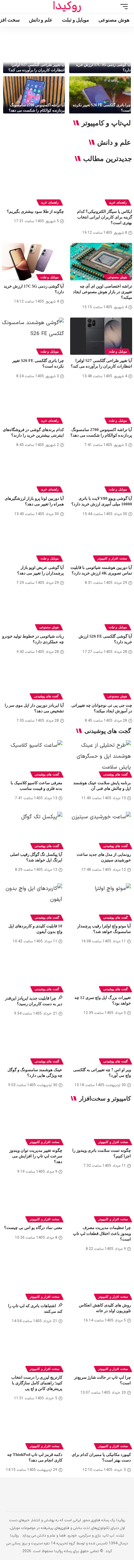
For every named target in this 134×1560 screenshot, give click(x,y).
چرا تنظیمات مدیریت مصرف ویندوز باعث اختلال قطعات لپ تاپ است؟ (102, 1233)
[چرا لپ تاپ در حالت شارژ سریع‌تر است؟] (101, 1352)
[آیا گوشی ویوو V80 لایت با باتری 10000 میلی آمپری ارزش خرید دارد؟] (101, 474)
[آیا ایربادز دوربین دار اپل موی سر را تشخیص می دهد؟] (33, 680)
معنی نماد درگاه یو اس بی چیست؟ (33, 1227)
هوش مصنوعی (117, 277)
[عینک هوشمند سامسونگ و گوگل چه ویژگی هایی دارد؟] (32, 1045)
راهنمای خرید (118, 202)
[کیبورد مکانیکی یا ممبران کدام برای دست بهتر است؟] (101, 1429)
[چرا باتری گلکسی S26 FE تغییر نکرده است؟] (100, 94)
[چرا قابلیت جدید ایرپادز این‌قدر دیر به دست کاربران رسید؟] (32, 973)
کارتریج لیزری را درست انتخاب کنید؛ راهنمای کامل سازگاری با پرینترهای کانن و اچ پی (36, 1383)
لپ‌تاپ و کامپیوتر (106, 123)
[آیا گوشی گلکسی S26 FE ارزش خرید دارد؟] (101, 611)
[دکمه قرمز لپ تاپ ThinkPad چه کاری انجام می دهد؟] (32, 1429)
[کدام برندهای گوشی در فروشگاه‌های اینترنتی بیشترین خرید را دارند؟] (33, 405)
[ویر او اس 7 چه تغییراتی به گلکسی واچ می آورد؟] (101, 1045)
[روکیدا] (67, 6)
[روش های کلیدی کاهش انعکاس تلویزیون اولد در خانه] (101, 1280)
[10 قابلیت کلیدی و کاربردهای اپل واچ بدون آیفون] (32, 901)
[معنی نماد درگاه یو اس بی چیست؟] (32, 1203)
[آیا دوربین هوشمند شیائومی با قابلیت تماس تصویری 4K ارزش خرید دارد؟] (101, 542)
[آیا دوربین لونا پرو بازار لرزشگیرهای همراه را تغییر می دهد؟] (33, 474)
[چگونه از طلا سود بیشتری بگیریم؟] (33, 187)
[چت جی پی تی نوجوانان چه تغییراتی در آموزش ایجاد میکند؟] (101, 680)
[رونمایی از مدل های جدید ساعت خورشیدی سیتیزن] (101, 829)
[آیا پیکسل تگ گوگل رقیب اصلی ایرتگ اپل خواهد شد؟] (32, 829)
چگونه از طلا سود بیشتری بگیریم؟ (35, 211)
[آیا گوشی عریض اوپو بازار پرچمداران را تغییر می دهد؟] (33, 542)
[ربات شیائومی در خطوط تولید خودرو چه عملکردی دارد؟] (33, 611)
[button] (122, 6)
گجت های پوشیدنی (46, 696)
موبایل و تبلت (50, 277)
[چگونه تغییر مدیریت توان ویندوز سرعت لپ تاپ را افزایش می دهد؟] (32, 1125)
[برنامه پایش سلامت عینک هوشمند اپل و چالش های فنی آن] (101, 758)
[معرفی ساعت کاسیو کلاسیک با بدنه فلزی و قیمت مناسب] (32, 758)
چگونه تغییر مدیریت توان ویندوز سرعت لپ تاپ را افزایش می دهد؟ (35, 1156)
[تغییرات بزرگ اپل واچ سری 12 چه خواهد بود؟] (101, 973)
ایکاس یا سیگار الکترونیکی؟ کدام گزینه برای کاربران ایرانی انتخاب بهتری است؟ (104, 217)
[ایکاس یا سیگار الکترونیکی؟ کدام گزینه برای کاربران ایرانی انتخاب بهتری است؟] (101, 187)
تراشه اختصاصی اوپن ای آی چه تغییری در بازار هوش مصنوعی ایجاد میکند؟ (102, 292)
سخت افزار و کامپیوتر (112, 558)
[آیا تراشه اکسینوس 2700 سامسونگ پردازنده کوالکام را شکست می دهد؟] (34, 94)
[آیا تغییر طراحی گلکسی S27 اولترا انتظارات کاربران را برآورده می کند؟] (34, 54)
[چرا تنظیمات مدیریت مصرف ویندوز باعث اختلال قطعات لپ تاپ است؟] (101, 1203)
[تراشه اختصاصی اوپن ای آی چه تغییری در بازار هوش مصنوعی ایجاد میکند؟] (101, 261)
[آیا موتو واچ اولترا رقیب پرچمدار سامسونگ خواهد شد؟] (101, 901)
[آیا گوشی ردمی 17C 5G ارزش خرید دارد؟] (100, 54)
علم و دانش (114, 142)
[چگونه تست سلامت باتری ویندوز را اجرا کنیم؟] (101, 1125)
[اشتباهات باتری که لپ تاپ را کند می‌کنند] (32, 1280)
